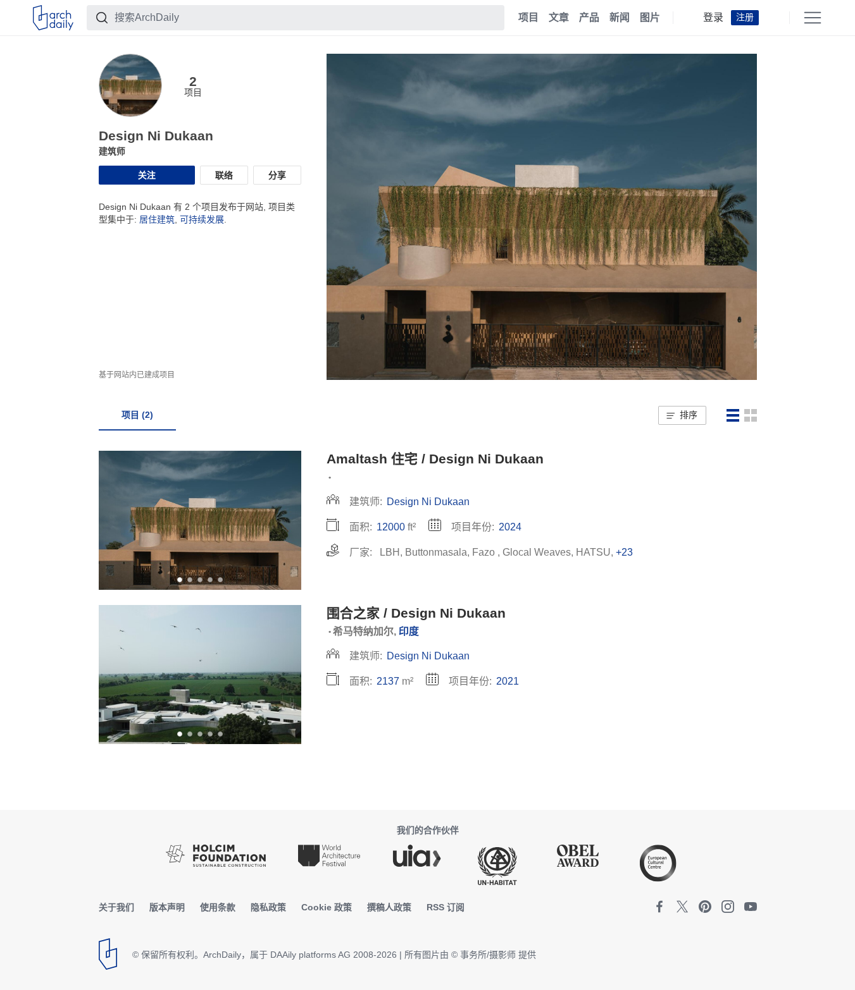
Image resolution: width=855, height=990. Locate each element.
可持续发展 (202, 219)
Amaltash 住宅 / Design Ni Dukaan (435, 458)
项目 (528, 18)
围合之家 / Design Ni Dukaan (416, 613)
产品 (589, 18)
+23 (624, 552)
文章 (559, 18)
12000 (391, 527)
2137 (388, 681)
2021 (507, 681)
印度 (409, 631)
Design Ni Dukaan (428, 501)
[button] (682, 415)
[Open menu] (812, 18)
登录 (713, 18)
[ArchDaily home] (53, 17)
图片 (650, 18)
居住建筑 (157, 219)
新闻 (619, 18)
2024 (510, 527)
